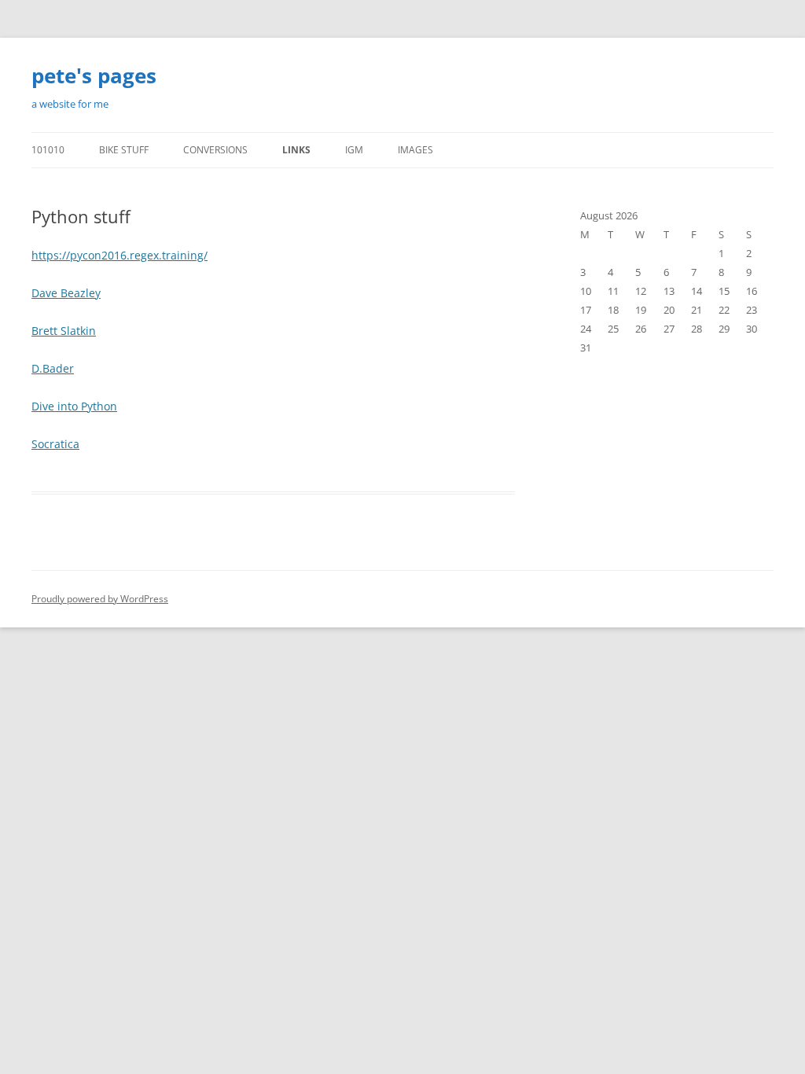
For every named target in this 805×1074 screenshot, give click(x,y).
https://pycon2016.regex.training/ (119, 255)
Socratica (55, 443)
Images (415, 149)
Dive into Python (74, 406)
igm (354, 149)
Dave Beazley (66, 292)
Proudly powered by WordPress (99, 598)
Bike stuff (124, 149)
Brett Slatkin (63, 330)
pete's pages (93, 75)
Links (296, 149)
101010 (47, 149)
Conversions (215, 149)
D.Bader (52, 368)
